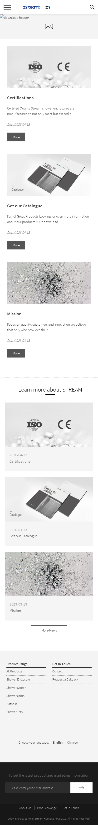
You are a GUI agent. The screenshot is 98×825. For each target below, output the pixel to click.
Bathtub (11, 704)
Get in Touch (71, 808)
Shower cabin (15, 696)
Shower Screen (16, 688)
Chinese (72, 742)
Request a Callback (65, 679)
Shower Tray (14, 712)
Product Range (47, 808)
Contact (57, 671)
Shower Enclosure (18, 679)
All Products (14, 671)
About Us (25, 808)
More (16, 137)
